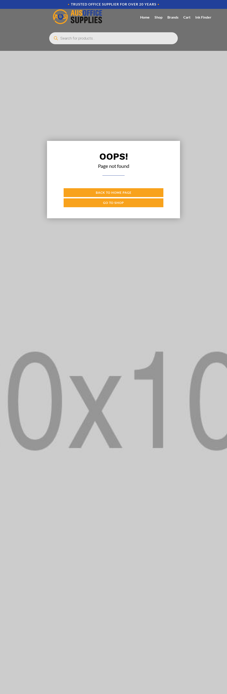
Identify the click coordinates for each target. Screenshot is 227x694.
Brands (172, 17)
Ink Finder (203, 17)
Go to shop (113, 203)
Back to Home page (113, 192)
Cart (186, 17)
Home (145, 17)
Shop (158, 17)
